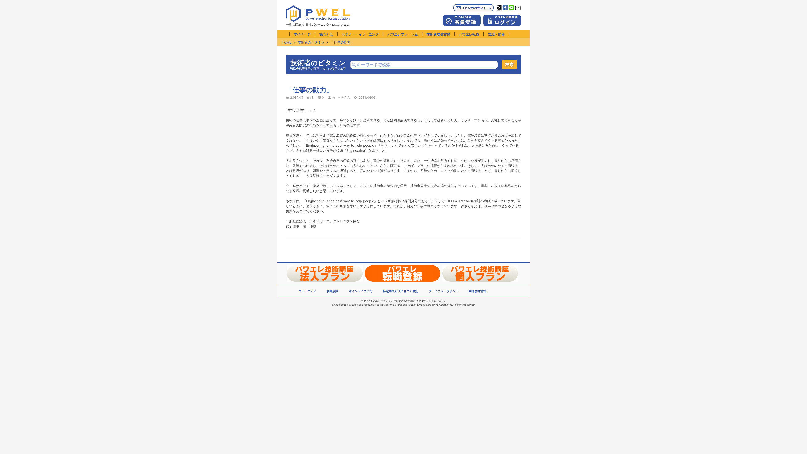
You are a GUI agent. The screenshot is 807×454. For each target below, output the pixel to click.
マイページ (302, 34)
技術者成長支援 (438, 34)
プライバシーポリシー (443, 291)
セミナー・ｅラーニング (360, 34)
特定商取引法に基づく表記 (400, 291)
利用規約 (332, 291)
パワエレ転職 (469, 34)
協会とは (326, 34)
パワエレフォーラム (403, 34)
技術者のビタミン (311, 42)
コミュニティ (307, 291)
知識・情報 (496, 34)
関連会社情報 (477, 291)
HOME (287, 42)
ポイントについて (360, 291)
